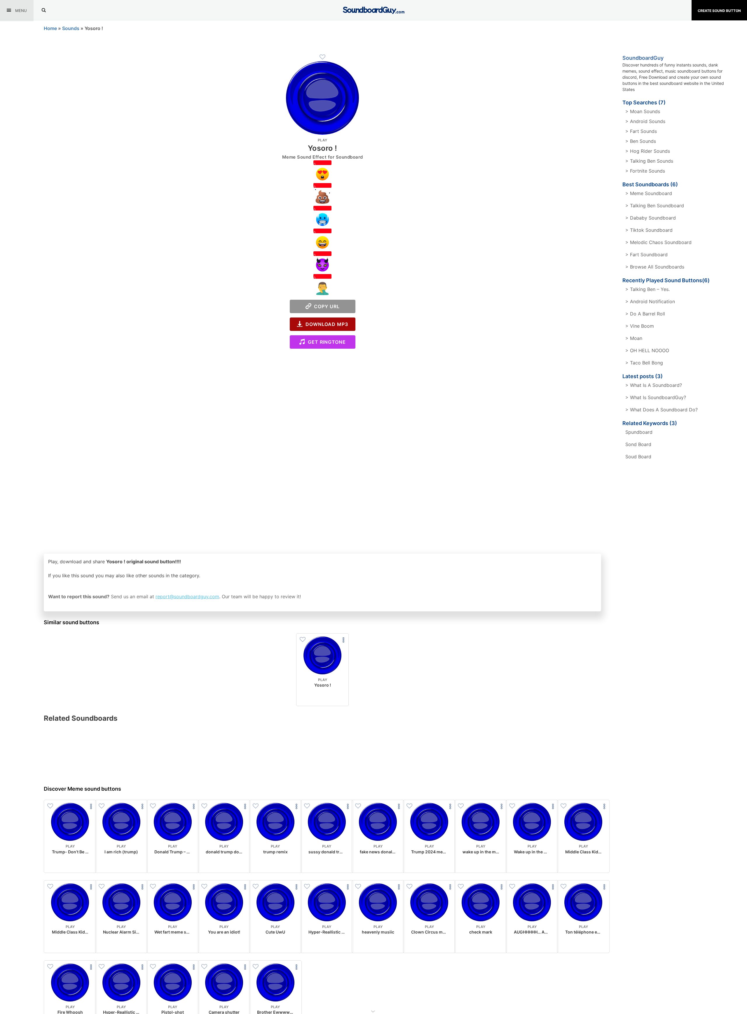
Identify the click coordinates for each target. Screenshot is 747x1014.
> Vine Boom (639, 326)
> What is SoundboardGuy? (655, 397)
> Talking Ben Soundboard (654, 205)
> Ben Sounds (640, 141)
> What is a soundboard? (653, 385)
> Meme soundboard (648, 193)
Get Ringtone (325, 342)
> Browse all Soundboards (654, 267)
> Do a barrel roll (645, 314)
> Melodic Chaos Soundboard (658, 242)
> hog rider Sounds (647, 151)
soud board (638, 456)
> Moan (633, 338)
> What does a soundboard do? (661, 410)
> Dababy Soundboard (650, 218)
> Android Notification (650, 301)
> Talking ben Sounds (649, 161)
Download (322, 697)
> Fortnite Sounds (645, 171)
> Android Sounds (645, 121)
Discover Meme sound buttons (82, 789)
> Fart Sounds (641, 131)
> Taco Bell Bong (644, 363)
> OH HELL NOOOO (647, 350)
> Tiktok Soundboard (649, 230)
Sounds (70, 28)
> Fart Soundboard (646, 254)
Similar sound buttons (71, 622)
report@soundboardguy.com (187, 596)
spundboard (638, 432)
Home (50, 28)
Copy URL (325, 306)
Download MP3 (325, 324)
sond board (638, 444)
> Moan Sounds (642, 111)
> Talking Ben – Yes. (647, 289)
